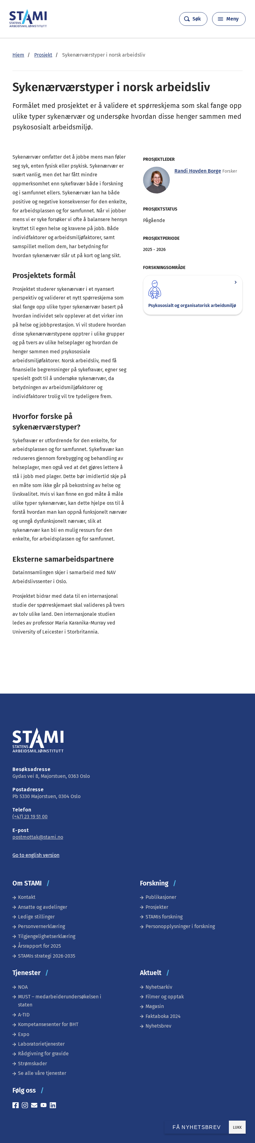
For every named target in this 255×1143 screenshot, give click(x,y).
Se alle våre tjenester (42, 1073)
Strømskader (32, 1063)
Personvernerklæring (41, 926)
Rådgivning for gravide (43, 1054)
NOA (23, 987)
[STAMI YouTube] (45, 1106)
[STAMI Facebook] (17, 1106)
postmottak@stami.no (37, 837)
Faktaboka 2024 (163, 1016)
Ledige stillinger (36, 917)
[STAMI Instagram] (26, 1106)
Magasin (155, 1006)
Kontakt (26, 897)
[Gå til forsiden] (28, 26)
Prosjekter (157, 907)
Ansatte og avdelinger (42, 907)
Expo (23, 1034)
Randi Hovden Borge (197, 171)
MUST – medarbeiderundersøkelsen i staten (59, 1001)
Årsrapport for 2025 (39, 946)
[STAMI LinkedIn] (54, 1106)
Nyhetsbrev (158, 1026)
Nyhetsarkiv (159, 987)
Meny (232, 19)
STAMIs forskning (164, 917)
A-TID (24, 1015)
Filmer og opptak (165, 997)
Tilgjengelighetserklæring (46, 936)
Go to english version (35, 855)
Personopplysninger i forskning (180, 926)
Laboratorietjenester (41, 1044)
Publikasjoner (161, 897)
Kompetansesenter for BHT (48, 1024)
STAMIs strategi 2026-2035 (46, 956)
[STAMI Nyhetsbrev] (35, 1106)
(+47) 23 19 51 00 (30, 817)
